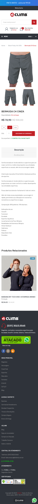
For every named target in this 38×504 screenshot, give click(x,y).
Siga (29, 36)
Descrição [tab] (19, 150)
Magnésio (4, 362)
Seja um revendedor (7, 433)
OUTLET (3, 387)
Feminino (4, 380)
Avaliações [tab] (19, 155)
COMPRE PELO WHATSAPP (21, 138)
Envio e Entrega (6, 419)
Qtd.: (2, 133)
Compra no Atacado (7, 437)
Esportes (4, 372)
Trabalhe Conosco (7, 440)
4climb (19, 493)
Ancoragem (5, 365)
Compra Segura (6, 415)
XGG (15, 127)
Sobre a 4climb (6, 444)
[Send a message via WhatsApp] (34, 500)
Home (3, 45)
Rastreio (4, 401)
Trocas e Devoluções (7, 412)
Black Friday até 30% (15, 45)
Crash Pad (4, 369)
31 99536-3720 (8, 461)
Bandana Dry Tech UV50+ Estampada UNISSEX (18, 297)
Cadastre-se (14, 28)
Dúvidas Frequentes (7, 408)
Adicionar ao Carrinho (23, 133)
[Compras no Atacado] (16, 340)
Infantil (3, 383)
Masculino (4, 376)
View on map (6, 345)
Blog (2, 390)
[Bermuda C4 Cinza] (9, 97)
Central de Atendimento (9, 405)
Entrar (14, 30)
